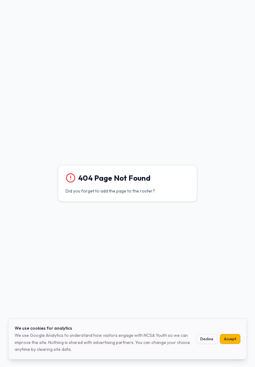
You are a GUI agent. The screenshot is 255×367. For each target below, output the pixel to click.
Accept (230, 339)
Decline (206, 339)
